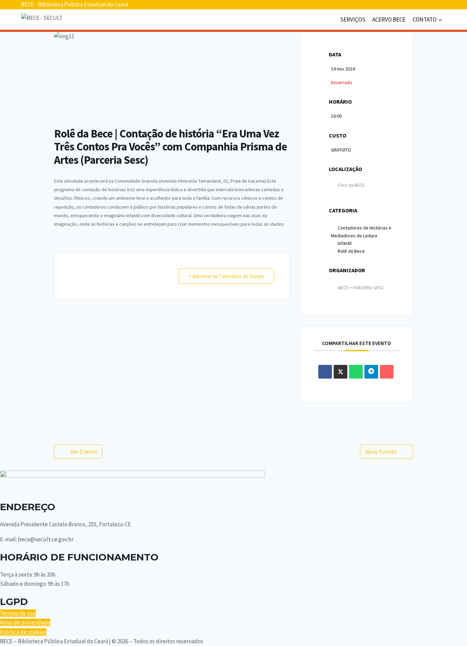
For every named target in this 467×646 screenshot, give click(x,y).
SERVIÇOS (352, 19)
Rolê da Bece (351, 251)
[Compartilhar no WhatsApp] (356, 372)
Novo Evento (381, 452)
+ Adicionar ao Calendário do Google (226, 276)
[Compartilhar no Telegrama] (371, 372)
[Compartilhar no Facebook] (325, 372)
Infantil (344, 243)
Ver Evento (83, 452)
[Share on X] (340, 372)
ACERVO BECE (388, 19)
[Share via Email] (386, 372)
